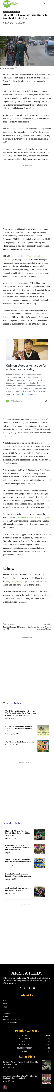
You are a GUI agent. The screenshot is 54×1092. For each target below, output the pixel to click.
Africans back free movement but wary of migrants (18, 889)
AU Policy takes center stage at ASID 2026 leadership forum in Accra (18, 728)
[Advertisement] (27, 195)
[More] (36, 29)
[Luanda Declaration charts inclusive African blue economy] (39, 877)
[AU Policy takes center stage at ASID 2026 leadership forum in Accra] (43, 730)
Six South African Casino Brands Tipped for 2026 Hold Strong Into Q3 (17, 833)
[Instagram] (24, 988)
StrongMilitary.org (18, 581)
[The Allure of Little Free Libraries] (43, 746)
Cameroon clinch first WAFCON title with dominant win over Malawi (18, 847)
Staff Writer (9, 23)
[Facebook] (20, 988)
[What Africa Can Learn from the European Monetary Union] (39, 863)
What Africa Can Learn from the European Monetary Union (18, 861)
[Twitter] (29, 988)
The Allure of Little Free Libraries (20, 742)
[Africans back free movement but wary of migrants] (39, 892)
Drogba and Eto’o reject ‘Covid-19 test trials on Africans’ (39, 628)
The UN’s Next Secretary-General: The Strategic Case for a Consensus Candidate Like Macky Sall (20, 713)
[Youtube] (34, 988)
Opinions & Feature (11, 11)
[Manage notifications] (5, 1087)
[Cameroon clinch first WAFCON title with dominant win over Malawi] (39, 849)
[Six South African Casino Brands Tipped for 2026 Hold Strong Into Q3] (39, 834)
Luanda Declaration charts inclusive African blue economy (18, 875)
